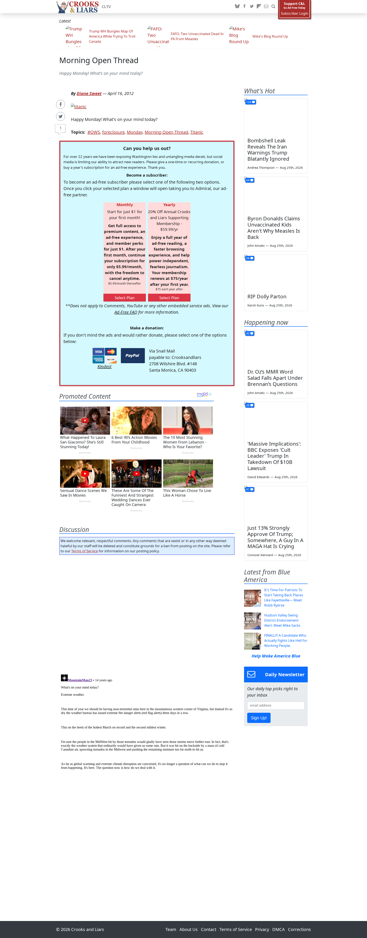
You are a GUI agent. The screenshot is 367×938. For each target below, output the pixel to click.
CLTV (106, 6)
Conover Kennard (260, 555)
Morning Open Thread (98, 60)
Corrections (299, 929)
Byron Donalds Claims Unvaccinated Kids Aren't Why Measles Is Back (273, 227)
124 (248, 102)
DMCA (278, 929)
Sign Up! (259, 718)
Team (170, 929)
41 (248, 489)
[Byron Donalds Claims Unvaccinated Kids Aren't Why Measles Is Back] (276, 195)
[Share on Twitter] (60, 116)
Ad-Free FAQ (125, 312)
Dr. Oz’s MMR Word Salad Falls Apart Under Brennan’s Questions (275, 377)
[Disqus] (146, 726)
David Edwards (258, 477)
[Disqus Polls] (147, 613)
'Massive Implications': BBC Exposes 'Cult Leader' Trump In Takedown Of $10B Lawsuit (274, 456)
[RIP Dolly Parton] (276, 272)
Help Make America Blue (276, 656)
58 (248, 258)
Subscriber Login (294, 13)
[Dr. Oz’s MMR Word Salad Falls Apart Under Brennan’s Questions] (276, 348)
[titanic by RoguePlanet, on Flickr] (78, 106)
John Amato (256, 245)
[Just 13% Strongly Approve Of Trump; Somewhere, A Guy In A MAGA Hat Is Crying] (276, 504)
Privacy (262, 929)
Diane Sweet (89, 93)
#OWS (94, 132)
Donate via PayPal (133, 355)
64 (248, 180)
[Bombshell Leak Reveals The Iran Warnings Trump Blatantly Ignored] (276, 116)
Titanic (196, 132)
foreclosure (113, 132)
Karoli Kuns (255, 305)
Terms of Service (84, 551)
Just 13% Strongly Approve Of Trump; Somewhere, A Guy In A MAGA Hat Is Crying (275, 537)
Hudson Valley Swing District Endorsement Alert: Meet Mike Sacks (282, 620)
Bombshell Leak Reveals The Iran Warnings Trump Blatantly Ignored (268, 149)
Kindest (104, 366)
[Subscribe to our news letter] (266, 6)
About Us (188, 929)
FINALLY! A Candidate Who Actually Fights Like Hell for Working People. (285, 640)
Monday (135, 132)
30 (248, 333)
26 (248, 405)
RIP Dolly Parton (267, 296)
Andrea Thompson (261, 167)
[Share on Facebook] (60, 104)
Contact (208, 929)
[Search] (273, 6)
